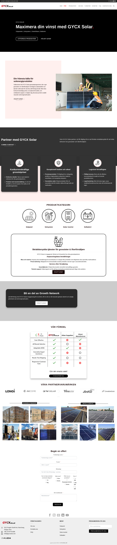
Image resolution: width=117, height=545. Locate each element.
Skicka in (58, 504)
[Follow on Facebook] (108, 1)
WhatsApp (58, 469)
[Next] (112, 391)
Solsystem (49, 227)
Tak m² (75, 476)
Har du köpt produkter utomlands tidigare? (47, 476)
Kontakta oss (107, 6)
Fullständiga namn (58, 454)
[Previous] (4, 391)
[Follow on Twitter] (4, 538)
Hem (61, 6)
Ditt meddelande (58, 492)
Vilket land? (58, 476)
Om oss (80, 6)
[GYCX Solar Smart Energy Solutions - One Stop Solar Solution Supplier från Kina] (7, 6)
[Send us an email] (58, 515)
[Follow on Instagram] (110, 1)
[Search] (113, 6)
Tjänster (87, 6)
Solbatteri (87, 227)
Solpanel (29, 227)
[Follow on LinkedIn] (113, 1)
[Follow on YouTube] (67, 515)
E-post (58, 462)
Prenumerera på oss (99, 531)
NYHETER (94, 6)
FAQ (100, 6)
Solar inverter (68, 227)
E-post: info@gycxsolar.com (9, 1)
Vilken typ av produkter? (67, 476)
